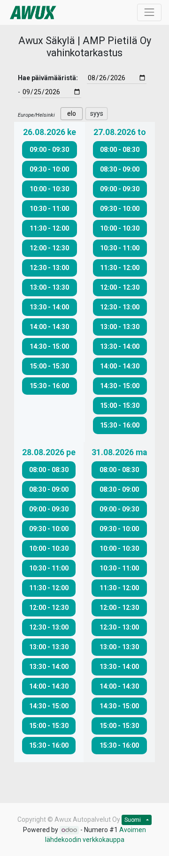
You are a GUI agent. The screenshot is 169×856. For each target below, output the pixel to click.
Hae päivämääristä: (48, 78)
